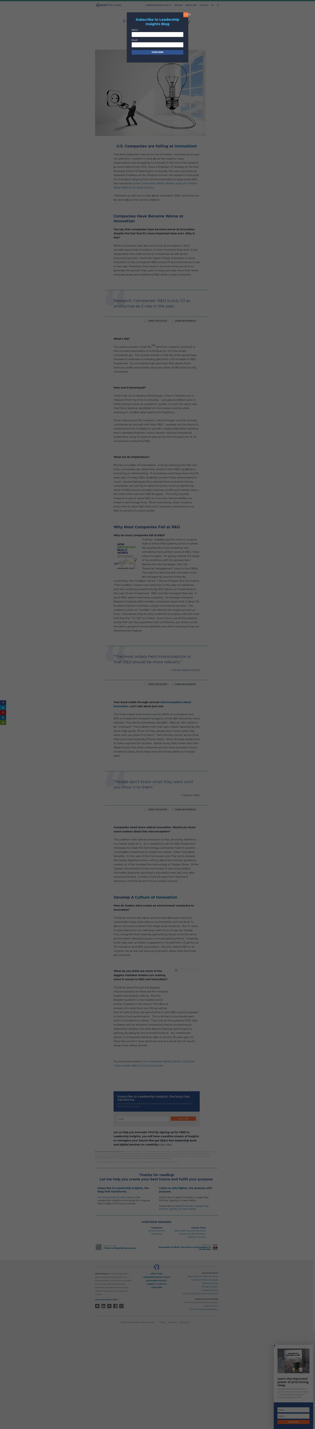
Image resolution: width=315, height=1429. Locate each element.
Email (135, 40)
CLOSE (185, 14)
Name (135, 30)
